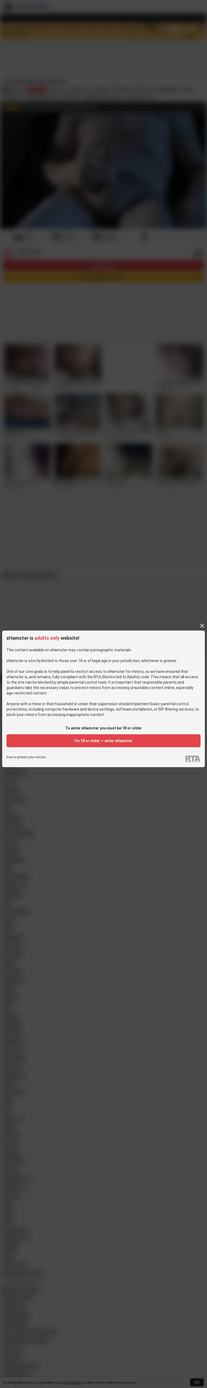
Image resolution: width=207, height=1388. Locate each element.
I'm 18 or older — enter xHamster (103, 741)
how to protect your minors (26, 757)
